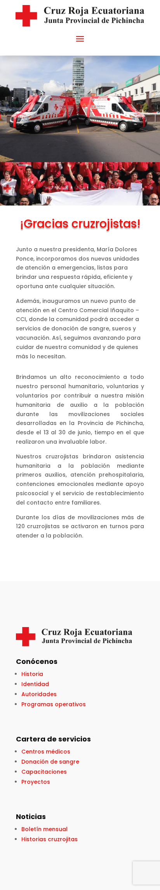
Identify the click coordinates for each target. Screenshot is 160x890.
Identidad (35, 684)
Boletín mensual (44, 829)
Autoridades (39, 694)
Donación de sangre (50, 762)
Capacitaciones (44, 772)
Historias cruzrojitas (49, 839)
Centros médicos (45, 751)
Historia (32, 674)
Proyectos (35, 782)
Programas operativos (53, 704)
